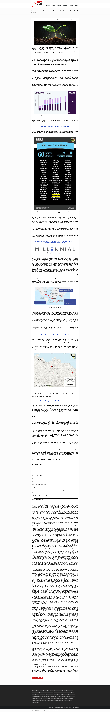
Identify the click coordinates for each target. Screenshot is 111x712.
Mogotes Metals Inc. (45, 696)
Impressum (51, 707)
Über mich (71, 5)
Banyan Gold (60, 690)
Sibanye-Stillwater (46, 698)
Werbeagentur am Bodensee (53, 710)
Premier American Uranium (37, 698)
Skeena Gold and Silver (69, 698)
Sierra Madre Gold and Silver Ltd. (57, 698)
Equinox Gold (56, 692)
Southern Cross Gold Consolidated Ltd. (39, 700)
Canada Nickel (34, 692)
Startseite (48, 5)
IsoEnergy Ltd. (63, 694)
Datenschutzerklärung (59, 707)
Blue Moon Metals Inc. (68, 690)
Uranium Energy (50, 700)
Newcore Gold (53, 696)
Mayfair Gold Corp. (71, 694)
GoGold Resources (35, 694)
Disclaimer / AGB (67, 707)
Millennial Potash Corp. (36, 696)
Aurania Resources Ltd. (44, 690)
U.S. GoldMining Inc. (68, 700)
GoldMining (43, 694)
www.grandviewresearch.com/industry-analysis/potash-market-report (45, 481)
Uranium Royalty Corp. (59, 700)
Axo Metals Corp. (53, 690)
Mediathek (65, 5)
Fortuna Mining (63, 692)
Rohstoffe (59, 5)
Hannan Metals (57, 694)
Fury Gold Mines (71, 692)
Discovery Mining (42, 692)
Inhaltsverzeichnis (76, 707)
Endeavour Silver (50, 692)
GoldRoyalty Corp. (49, 694)
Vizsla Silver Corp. (35, 702)
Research (54, 5)
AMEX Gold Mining (35, 690)
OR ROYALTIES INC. (70, 696)
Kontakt (76, 5)
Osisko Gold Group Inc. (61, 696)
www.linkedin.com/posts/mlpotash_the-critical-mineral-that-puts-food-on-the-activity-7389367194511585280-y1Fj (53, 490)
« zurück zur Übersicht (37, 677)
